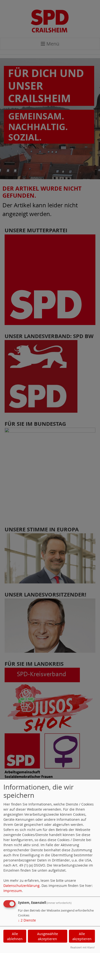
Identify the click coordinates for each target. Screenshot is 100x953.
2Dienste (27, 920)
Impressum (12, 890)
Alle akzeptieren (82, 936)
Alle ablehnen (15, 936)
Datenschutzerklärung (21, 885)
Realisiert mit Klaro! (82, 947)
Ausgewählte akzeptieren (47, 936)
